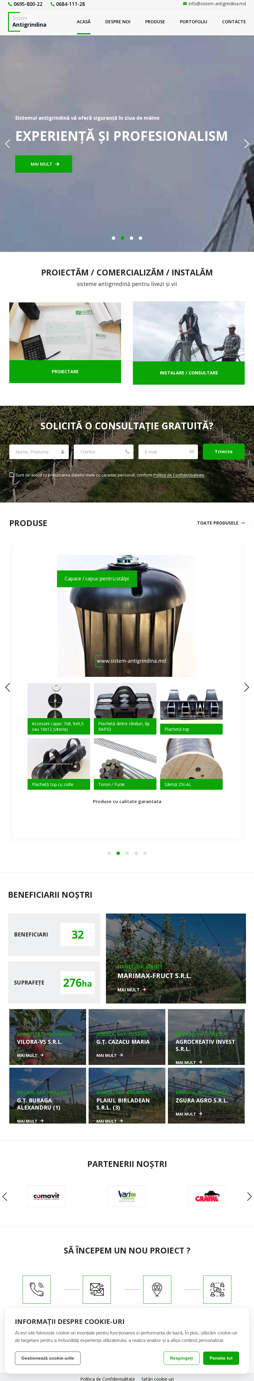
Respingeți (181, 1358)
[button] (113, 238)
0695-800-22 (28, 4)
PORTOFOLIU (193, 22)
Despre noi (117, 22)
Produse (155, 22)
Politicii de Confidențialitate (179, 475)
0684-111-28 (70, 4)
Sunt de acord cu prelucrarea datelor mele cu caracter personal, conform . (110, 475)
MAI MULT (41, 164)
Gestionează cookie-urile (47, 1358)
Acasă (83, 22)
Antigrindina (29, 22)
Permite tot (221, 1358)
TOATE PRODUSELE (218, 523)
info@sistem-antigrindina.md (217, 4)
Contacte (234, 22)
